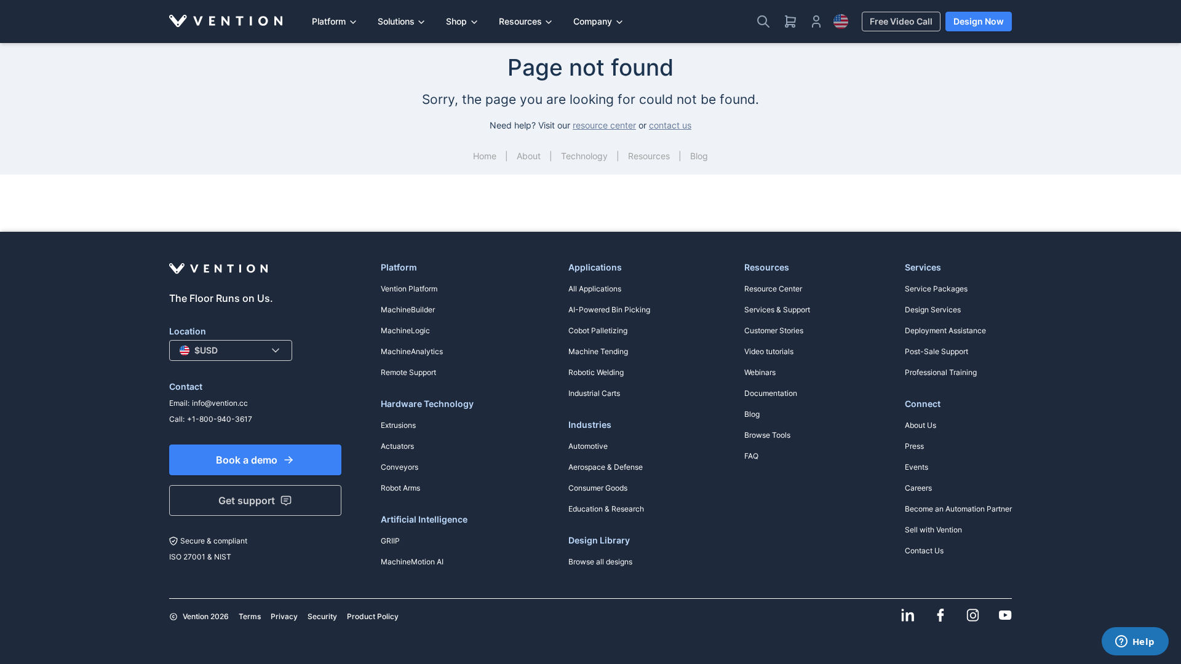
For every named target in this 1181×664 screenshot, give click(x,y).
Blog (699, 156)
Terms (250, 616)
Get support (246, 500)
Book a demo (246, 460)
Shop (456, 21)
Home (484, 156)
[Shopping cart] (790, 21)
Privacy (284, 616)
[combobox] (230, 350)
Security (322, 616)
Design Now (978, 21)
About (529, 156)
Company (592, 21)
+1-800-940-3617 (219, 419)
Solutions (396, 21)
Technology (584, 156)
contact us (670, 125)
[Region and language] (841, 21)
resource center (604, 125)
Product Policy (373, 616)
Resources (520, 21)
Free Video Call (901, 21)
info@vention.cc (220, 403)
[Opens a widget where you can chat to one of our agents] (1135, 642)
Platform (329, 21)
